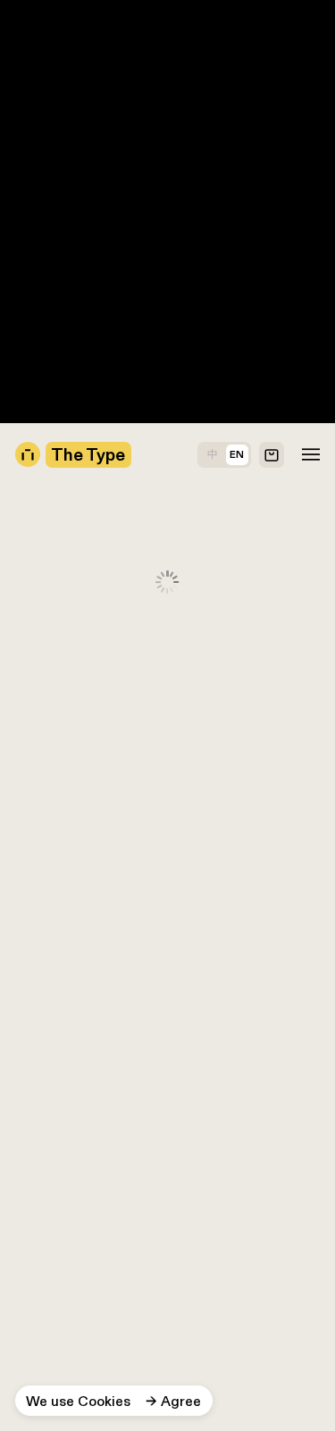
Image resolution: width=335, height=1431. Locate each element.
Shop (17, 255)
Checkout (32, 312)
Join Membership (56, 66)
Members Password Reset (86, 104)
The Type (31, 9)
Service (25, 179)
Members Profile (53, 142)
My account (39, 331)
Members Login (51, 123)
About (20, 370)
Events (22, 218)
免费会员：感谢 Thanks (76, 85)
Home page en (47, 161)
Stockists (31, 275)
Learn (19, 237)
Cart (15, 351)
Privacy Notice (48, 294)
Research (31, 199)
